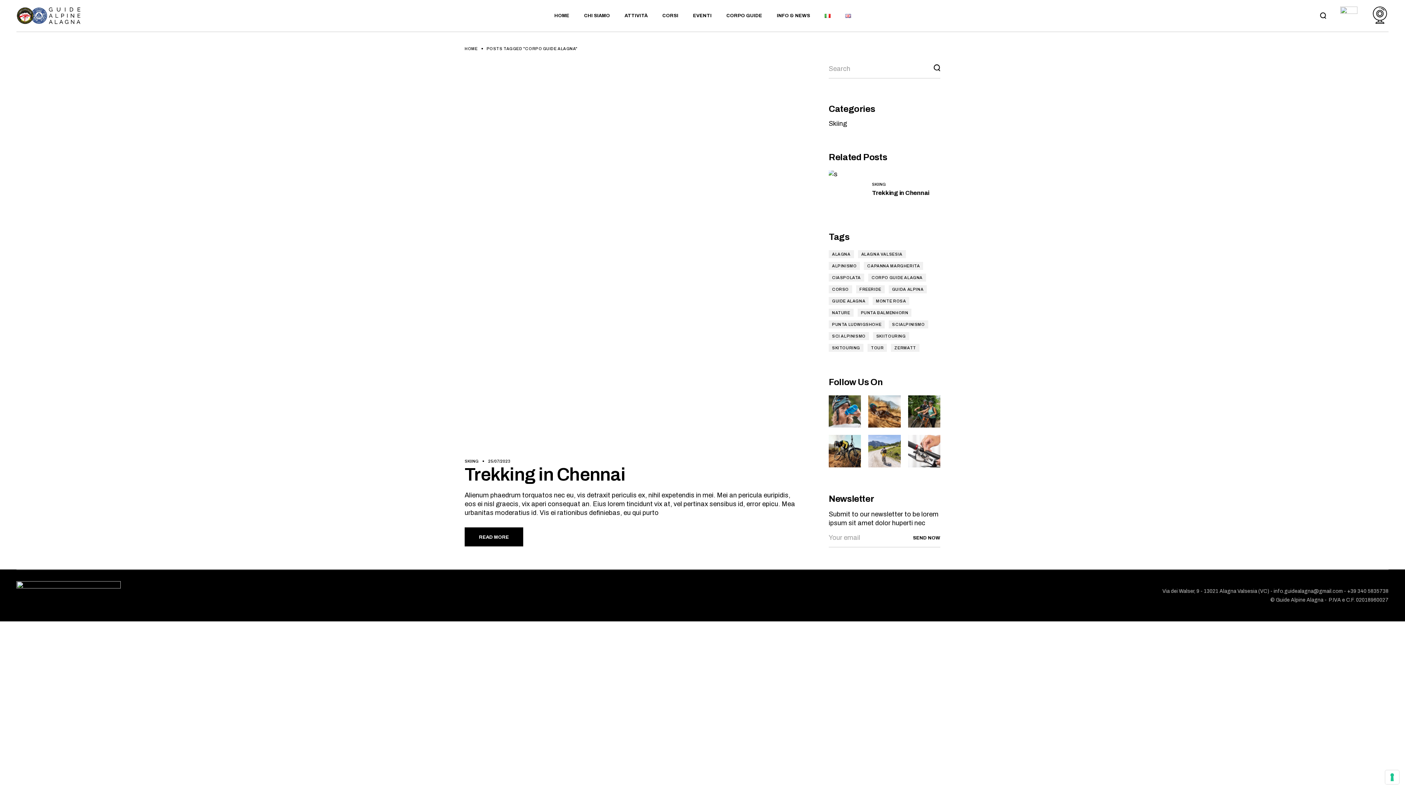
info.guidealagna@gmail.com (1308, 591)
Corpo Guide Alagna (897, 277)
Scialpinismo (908, 324)
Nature (841, 313)
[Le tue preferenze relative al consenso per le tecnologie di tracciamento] (1392, 777)
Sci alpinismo (849, 336)
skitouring (846, 348)
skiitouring (891, 336)
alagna (841, 254)
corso (840, 289)
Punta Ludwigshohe (856, 324)
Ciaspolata (846, 277)
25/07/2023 (499, 461)
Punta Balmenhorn (884, 313)
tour (877, 348)
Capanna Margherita (893, 266)
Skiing (472, 461)
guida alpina (907, 289)
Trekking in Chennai (545, 474)
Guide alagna (848, 301)
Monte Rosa (891, 301)
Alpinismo (844, 266)
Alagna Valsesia (882, 254)
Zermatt (905, 348)
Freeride (870, 289)
